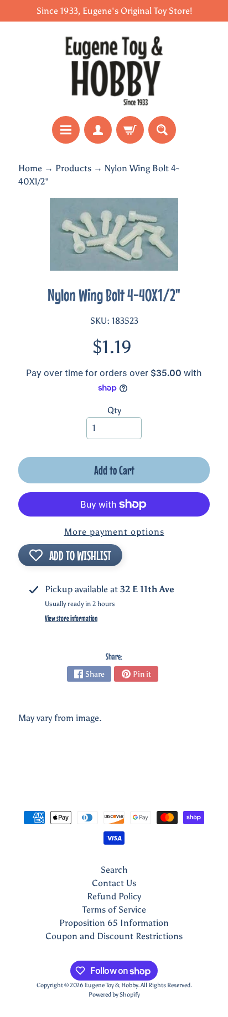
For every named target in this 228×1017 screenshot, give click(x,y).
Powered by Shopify (114, 994)
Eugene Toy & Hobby (111, 985)
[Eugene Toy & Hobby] (114, 68)
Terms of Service (114, 909)
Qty (114, 410)
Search (114, 870)
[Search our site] (162, 130)
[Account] (98, 130)
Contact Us (114, 883)
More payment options (114, 531)
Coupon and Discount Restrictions (114, 936)
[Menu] (66, 130)
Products (73, 168)
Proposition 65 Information (114, 923)
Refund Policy (114, 896)
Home (30, 168)
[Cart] (130, 130)
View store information (71, 618)
